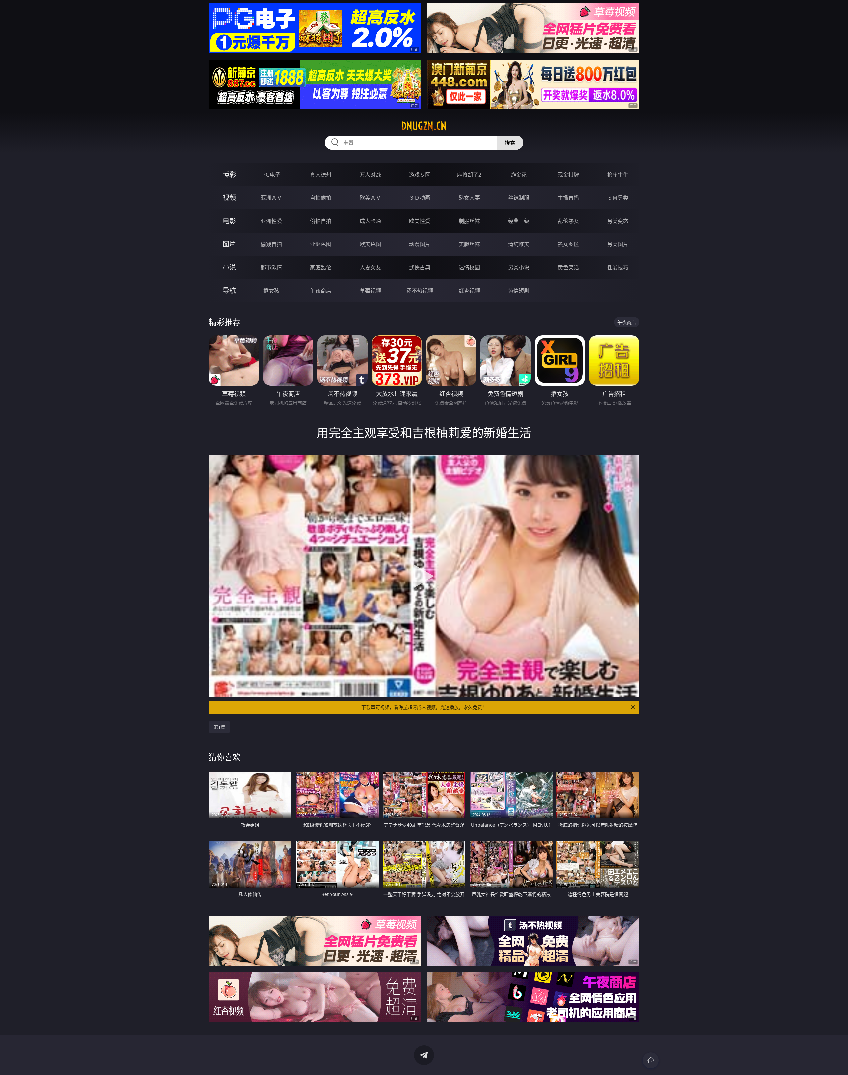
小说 (229, 267)
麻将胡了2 (469, 174)
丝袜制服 (518, 197)
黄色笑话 (568, 267)
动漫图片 (419, 244)
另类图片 (617, 244)
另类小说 (518, 267)
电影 (229, 220)
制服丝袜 (469, 221)
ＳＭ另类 (617, 197)
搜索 (510, 142)
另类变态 (617, 221)
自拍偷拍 (320, 197)
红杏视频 (469, 290)
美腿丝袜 (469, 244)
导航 (229, 290)
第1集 (219, 727)
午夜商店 (320, 290)
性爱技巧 (617, 267)
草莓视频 (370, 290)
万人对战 (370, 174)
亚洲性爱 (271, 221)
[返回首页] (651, 1060)
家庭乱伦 (320, 267)
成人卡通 (370, 221)
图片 (229, 244)
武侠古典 (419, 267)
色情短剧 (518, 290)
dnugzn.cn (424, 126)
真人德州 (320, 174)
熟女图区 (568, 244)
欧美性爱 (419, 221)
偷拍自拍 (320, 221)
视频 (229, 197)
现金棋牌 (568, 174)
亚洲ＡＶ (271, 197)
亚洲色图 (320, 244)
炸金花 (519, 174)
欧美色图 (370, 244)
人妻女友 (370, 267)
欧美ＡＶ (370, 197)
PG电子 (271, 174)
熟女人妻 (469, 197)
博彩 (229, 174)
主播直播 (568, 197)
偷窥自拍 (271, 244)
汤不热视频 (419, 290)
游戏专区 (419, 174)
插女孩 (271, 290)
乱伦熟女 (568, 221)
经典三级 (518, 221)
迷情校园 (469, 267)
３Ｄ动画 (419, 197)
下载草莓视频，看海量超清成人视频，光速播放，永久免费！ (424, 707)
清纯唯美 (518, 244)
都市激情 (271, 267)
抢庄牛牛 (617, 174)
